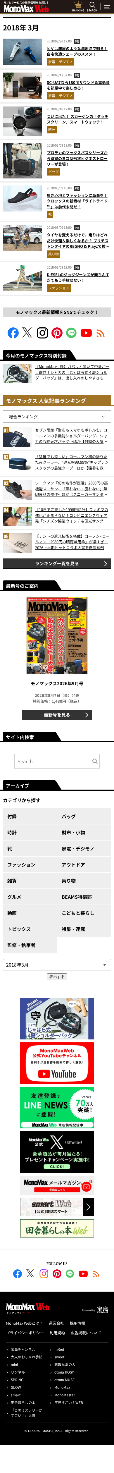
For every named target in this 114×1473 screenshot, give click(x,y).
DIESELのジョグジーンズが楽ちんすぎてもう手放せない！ (78, 277)
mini (14, 1364)
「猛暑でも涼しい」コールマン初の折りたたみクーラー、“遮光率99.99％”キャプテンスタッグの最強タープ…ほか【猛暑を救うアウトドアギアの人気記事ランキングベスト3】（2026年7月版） (72, 462)
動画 (12, 912)
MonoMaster (64, 1394)
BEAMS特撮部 (77, 896)
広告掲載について (86, 1333)
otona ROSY (64, 1371)
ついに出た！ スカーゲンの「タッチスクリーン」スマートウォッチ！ (77, 119)
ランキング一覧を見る (57, 563)
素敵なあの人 (64, 1364)
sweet (59, 1356)
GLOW (16, 1387)
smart (16, 1394)
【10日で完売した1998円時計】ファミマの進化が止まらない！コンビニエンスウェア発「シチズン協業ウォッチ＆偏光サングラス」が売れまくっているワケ (71, 515)
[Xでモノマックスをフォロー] (27, 337)
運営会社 (56, 1323)
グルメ (14, 896)
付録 (12, 816)
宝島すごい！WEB (68, 1402)
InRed (59, 1349)
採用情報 (77, 1323)
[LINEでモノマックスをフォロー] (71, 337)
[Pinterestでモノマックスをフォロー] (57, 337)
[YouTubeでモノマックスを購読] (86, 337)
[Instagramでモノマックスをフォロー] (42, 337)
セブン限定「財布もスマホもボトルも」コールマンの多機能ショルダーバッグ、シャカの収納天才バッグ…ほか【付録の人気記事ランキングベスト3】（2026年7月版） (71, 435)
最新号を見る (57, 714)
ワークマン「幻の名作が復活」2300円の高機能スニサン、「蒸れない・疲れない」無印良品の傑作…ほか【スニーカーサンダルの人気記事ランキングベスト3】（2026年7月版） (71, 488)
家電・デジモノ (60, 61)
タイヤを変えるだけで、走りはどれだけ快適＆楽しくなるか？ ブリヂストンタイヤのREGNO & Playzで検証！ (77, 243)
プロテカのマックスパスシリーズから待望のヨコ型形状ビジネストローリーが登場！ (77, 158)
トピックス (19, 928)
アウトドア (73, 864)
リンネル (18, 1371)
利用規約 (57, 1333)
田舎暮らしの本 (23, 1402)
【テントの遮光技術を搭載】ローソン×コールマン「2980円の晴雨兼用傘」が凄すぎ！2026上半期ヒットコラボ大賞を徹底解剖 (72, 541)
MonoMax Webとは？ (24, 1323)
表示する (57, 976)
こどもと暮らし (78, 912)
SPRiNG (17, 1379)
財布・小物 (73, 832)
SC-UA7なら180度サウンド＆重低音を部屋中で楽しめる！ (78, 85)
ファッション (58, 287)
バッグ (53, 171)
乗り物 (53, 253)
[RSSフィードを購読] (100, 337)
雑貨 (12, 880)
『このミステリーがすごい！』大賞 (26, 1412)
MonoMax (62, 1387)
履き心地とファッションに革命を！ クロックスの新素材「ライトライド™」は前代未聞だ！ (77, 200)
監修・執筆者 (21, 944)
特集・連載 (73, 928)
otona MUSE (64, 1379)
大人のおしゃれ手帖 (26, 1356)
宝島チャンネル (23, 1349)
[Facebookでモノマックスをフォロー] (13, 337)
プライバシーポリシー (25, 1333)
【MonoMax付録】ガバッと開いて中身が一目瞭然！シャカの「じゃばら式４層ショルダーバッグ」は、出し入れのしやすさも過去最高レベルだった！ (72, 372)
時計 (51, 129)
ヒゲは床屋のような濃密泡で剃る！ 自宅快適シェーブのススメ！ (77, 51)
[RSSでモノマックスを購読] (96, 1274)
